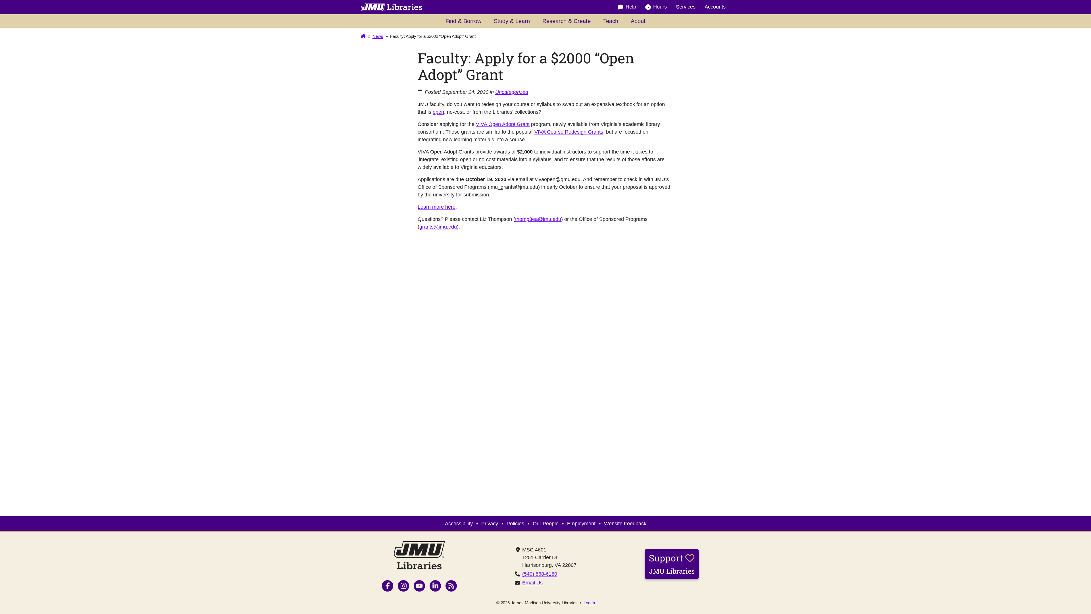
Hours (660, 7)
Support (672, 564)
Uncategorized (511, 92)
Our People (546, 523)
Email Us (532, 583)
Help (631, 7)
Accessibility (459, 523)
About (638, 21)
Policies (515, 523)
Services (686, 7)
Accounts (715, 7)
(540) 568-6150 (539, 574)
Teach (610, 21)
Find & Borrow (463, 21)
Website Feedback (625, 523)
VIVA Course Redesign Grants (568, 132)
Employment (581, 523)
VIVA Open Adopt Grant (503, 124)
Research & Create (566, 21)
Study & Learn (512, 21)
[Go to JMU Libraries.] (363, 36)
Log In (589, 603)
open (438, 112)
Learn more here (436, 207)
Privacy (489, 523)
